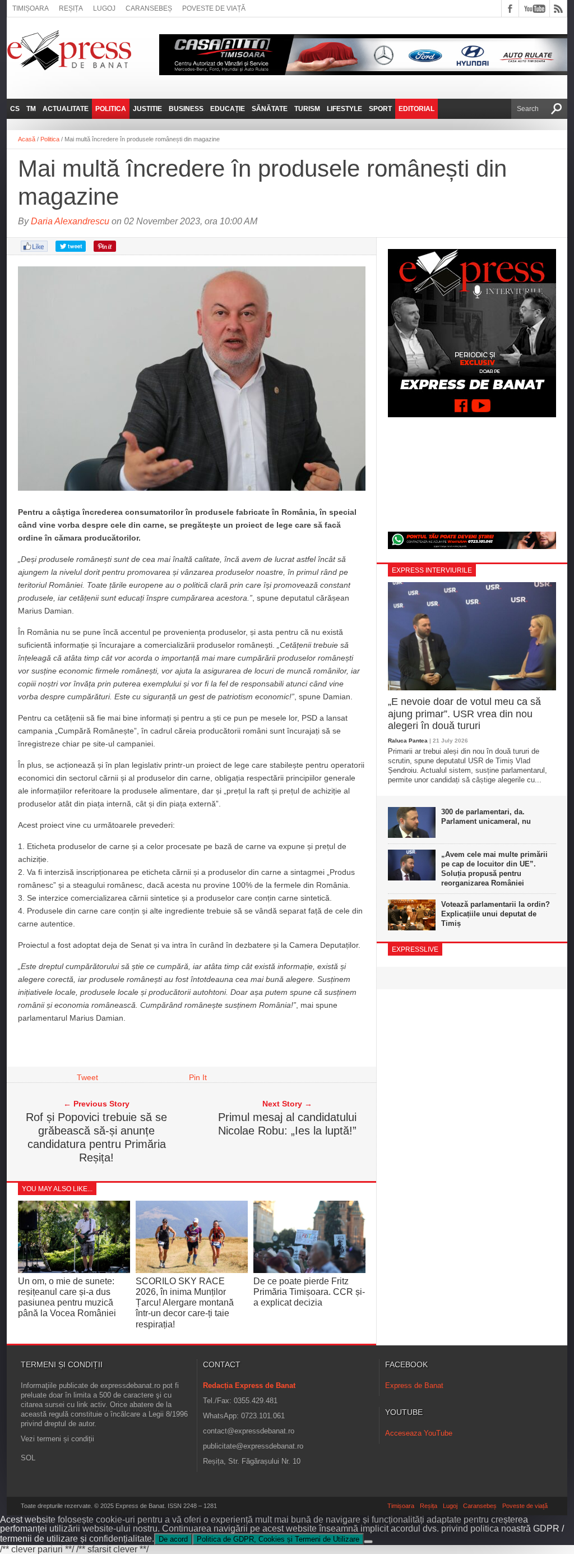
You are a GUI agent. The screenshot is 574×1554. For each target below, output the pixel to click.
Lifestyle (344, 109)
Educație (227, 109)
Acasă (26, 139)
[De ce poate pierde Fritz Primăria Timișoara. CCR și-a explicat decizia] (309, 1270)
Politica (110, 109)
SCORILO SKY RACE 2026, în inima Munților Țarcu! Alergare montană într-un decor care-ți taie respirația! (185, 1302)
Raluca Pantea (408, 740)
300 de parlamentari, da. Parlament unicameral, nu (486, 817)
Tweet (87, 1077)
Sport (380, 109)
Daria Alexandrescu (70, 221)
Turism (307, 109)
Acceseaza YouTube (418, 1433)
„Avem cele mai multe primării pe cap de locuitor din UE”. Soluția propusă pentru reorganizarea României (494, 868)
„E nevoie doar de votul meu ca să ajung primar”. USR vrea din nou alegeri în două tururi (464, 713)
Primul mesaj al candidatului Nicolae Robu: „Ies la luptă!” (287, 1124)
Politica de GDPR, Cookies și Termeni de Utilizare (278, 1539)
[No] (368, 1541)
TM (31, 109)
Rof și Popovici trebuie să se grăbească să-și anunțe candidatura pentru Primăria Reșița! (96, 1137)
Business (186, 109)
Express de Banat (414, 1385)
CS (15, 109)
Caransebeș (149, 8)
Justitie (147, 109)
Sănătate (270, 109)
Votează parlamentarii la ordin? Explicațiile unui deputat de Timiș (495, 914)
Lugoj (104, 8)
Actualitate (66, 109)
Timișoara (30, 8)
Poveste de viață (214, 8)
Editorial (416, 109)
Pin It (198, 1077)
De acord (173, 1539)
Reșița (71, 8)
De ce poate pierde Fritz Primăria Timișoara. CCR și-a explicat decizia (309, 1291)
